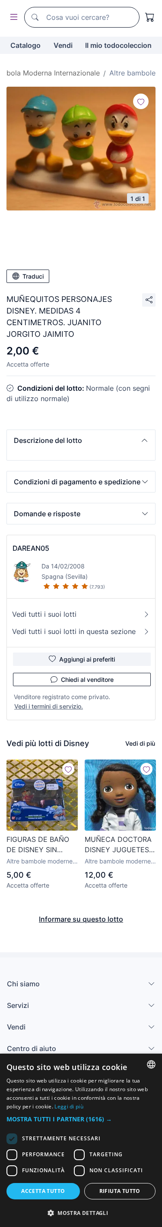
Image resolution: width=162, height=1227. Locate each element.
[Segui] (141, 101)
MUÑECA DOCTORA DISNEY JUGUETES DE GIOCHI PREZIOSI (119, 845)
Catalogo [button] (25, 45)
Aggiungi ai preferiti (87, 659)
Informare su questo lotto (81, 919)
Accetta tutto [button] (43, 1191)
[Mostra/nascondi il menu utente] (12, 17)
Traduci (33, 276)
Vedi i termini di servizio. (48, 706)
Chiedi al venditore (87, 679)
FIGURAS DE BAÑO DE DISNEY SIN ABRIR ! (37, 845)
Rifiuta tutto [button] (119, 1191)
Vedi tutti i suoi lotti (44, 614)
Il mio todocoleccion (118, 45)
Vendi (63, 45)
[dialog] (81, 1140)
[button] (81, 440)
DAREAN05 (31, 548)
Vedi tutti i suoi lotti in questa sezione (74, 631)
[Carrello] (150, 17)
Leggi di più (68, 1106)
